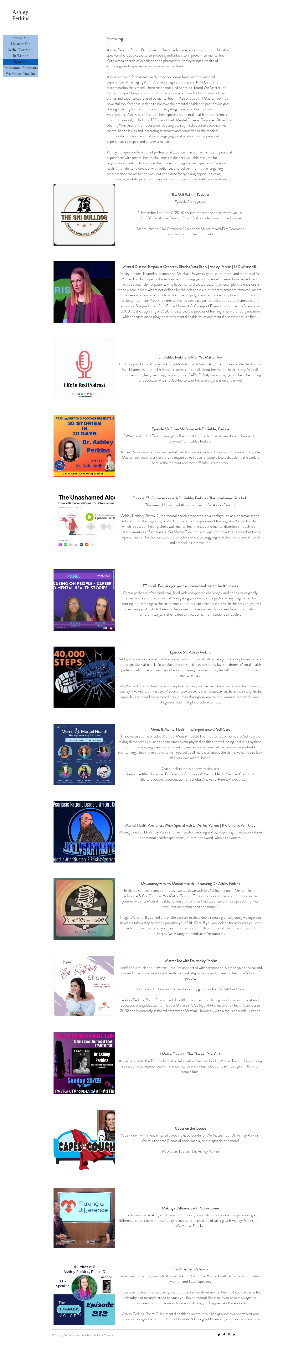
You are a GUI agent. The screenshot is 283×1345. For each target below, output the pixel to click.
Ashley (20, 12)
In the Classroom (20, 50)
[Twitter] (219, 1334)
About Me (20, 38)
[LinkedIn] (234, 1334)
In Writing (20, 55)
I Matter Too (20, 44)
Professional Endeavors (20, 67)
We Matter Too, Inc (20, 73)
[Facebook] (224, 1334)
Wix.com (108, 1335)
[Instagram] (229, 1334)
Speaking (20, 61)
